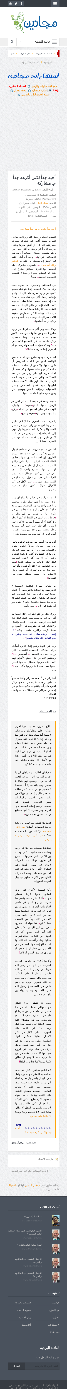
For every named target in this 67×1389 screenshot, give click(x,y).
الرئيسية (55, 1302)
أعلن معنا (26, 1324)
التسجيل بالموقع (23, 1302)
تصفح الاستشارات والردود (44, 86)
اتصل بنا (55, 1317)
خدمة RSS (54, 1332)
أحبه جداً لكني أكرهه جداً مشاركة (38, 229)
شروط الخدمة (24, 1310)
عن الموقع (54, 1310)
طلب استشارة (39, 90)
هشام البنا (43, 203)
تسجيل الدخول (32, 1185)
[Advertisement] (33, 134)
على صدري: (38, 53)
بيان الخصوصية (23, 1317)
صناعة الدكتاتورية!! (57, 53)
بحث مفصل (20, 90)
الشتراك (12, 1185)
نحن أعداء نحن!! (21, 53)
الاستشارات (53, 1324)
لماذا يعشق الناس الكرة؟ (29, 1244)
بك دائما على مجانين (40, 1116)
